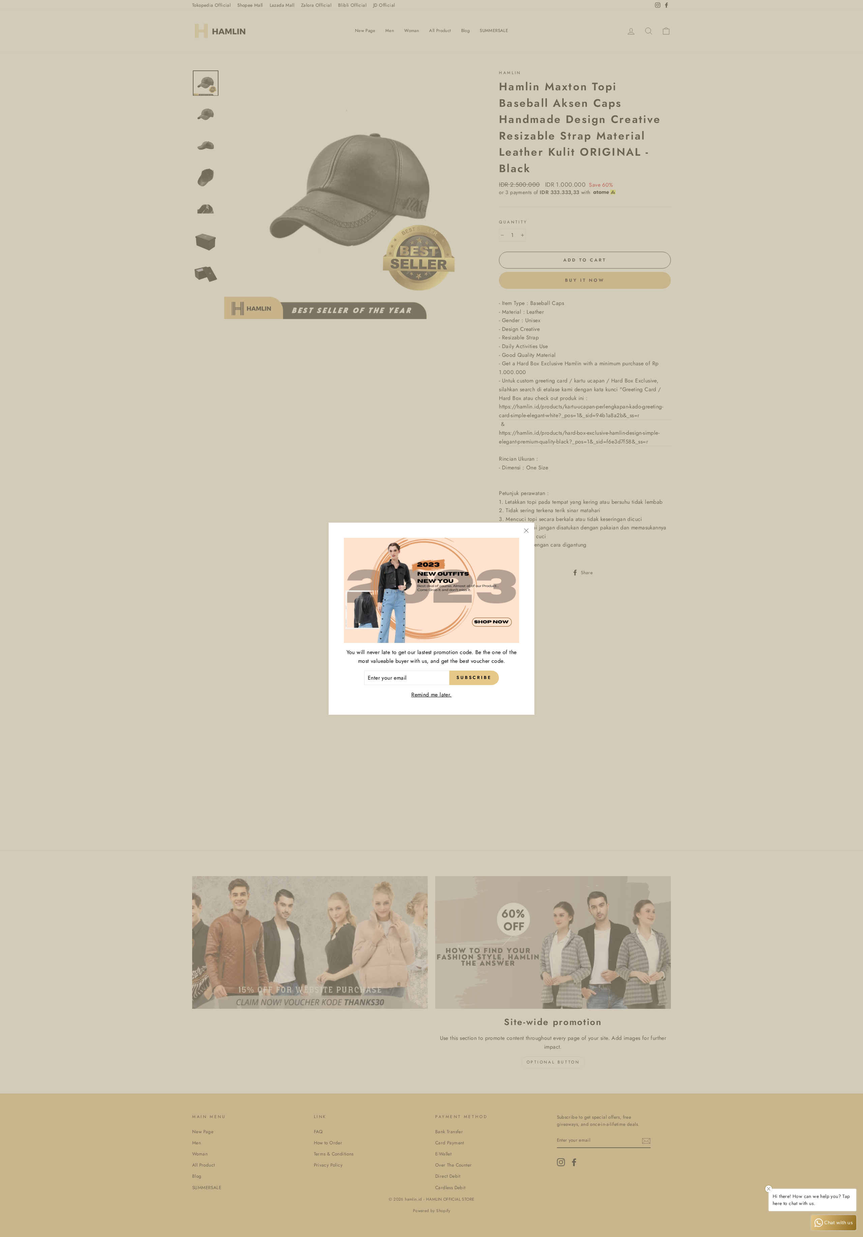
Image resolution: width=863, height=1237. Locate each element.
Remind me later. (431, 695)
